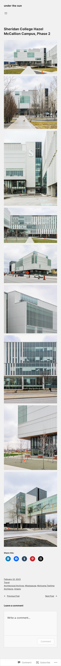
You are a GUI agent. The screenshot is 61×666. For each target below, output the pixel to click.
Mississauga (30, 585)
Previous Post (13, 596)
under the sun (13, 5)
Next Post (49, 596)
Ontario (17, 589)
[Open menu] (6, 13)
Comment (46, 641)
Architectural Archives (14, 585)
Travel (7, 582)
